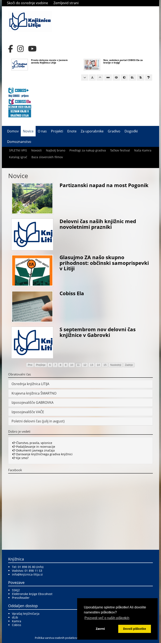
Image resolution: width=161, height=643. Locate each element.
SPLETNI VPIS (18, 150)
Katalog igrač (18, 157)
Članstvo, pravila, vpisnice (33, 443)
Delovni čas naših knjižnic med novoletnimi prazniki (98, 224)
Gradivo (114, 131)
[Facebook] (10, 49)
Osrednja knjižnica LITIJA (30, 384)
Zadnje (129, 365)
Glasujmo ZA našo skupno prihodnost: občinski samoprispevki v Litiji (104, 263)
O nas (42, 131)
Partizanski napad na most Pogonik (104, 185)
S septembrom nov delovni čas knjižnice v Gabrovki (98, 332)
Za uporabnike (92, 131)
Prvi (30, 365)
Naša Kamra (142, 150)
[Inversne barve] (132, 77)
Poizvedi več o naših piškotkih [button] (106, 618)
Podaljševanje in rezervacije (35, 447)
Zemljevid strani (66, 3)
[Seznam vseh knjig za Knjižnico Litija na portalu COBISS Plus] (19, 113)
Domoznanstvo (19, 141)
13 (91, 365)
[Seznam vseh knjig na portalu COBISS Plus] (19, 107)
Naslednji (115, 365)
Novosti (36, 150)
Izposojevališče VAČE (28, 412)
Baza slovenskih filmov (47, 157)
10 (71, 365)
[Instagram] (20, 49)
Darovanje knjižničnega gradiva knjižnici (44, 454)
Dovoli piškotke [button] (134, 629)
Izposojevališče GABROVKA (32, 402)
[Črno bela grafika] (148, 77)
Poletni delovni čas (26, 421)
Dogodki (131, 131)
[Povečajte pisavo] (100, 77)
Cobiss (16, 625)
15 (105, 365)
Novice (28, 131)
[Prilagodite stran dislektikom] (124, 77)
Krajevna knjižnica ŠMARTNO (34, 393)
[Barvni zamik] (140, 77)
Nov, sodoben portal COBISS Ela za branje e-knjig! (123, 61)
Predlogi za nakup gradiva (87, 150)
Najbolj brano (55, 150)
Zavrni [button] (100, 629)
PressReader (21, 598)
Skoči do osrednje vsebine (27, 3)
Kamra (16, 621)
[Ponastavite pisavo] (92, 77)
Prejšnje (40, 365)
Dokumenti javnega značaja (35, 450)
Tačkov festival (120, 150)
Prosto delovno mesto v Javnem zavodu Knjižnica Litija (49, 61)
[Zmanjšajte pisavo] (84, 77)
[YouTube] (32, 49)
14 (98, 365)
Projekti (57, 131)
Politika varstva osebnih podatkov (56, 638)
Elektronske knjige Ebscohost (32, 594)
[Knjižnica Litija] (30, 21)
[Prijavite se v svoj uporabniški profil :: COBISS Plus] (18, 92)
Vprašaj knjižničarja (25, 614)
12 (84, 365)
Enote (72, 131)
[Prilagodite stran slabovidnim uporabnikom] (116, 77)
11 (78, 365)
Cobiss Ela (72, 293)
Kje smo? (22, 458)
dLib (15, 617)
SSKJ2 (16, 590)
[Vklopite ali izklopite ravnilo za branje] (108, 77)
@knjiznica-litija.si (30, 574)
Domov (13, 131)
